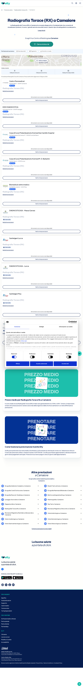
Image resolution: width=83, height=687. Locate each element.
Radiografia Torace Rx (20, 10)
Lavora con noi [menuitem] (5, 637)
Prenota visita (8, 10)
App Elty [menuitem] (3, 598)
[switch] (32, 357)
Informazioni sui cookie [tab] (65, 326)
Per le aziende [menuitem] (5, 621)
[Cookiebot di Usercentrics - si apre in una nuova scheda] (70, 322)
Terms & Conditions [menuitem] (48, 663)
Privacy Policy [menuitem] (39, 663)
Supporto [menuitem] (4, 603)
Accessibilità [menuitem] (5, 642)
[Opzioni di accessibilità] (2, 569)
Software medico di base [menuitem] (8, 618)
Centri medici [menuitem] (5, 605)
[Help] (79, 684)
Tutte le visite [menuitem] (5, 608)
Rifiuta (18, 363)
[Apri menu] (80, 3)
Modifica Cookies (6, 639)
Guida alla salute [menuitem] (6, 600)
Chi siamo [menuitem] (4, 634)
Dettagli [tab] (41, 326)
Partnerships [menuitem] (4, 626)
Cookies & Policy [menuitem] (58, 663)
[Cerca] (72, 3)
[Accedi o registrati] (76, 3)
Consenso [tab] (17, 326)
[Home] (1, 9)
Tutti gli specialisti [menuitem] (6, 611)
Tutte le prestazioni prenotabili (41, 529)
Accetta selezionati (41, 363)
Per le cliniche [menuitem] (5, 624)
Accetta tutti (65, 363)
